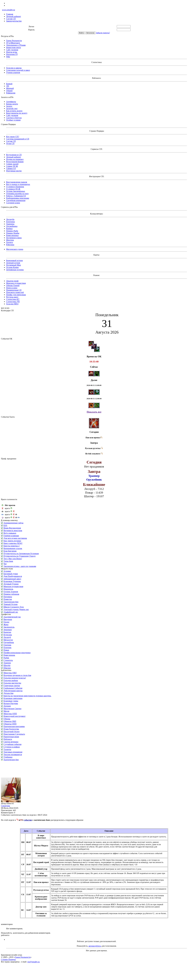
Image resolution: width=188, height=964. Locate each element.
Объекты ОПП (10, 724)
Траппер (7, 663)
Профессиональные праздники (17, 653)
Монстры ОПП (10, 714)
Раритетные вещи (11, 737)
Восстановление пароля (16, 182)
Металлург (8, 640)
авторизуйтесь (95, 946)
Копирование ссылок (13, 548)
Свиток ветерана (11, 742)
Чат (5, 564)
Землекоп (8, 630)
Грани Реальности (14, 40)
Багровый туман (11, 574)
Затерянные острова (15, 270)
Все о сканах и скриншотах (18, 184)
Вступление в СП (14, 155)
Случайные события (12, 744)
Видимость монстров (13, 530)
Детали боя (8, 693)
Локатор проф (12, 281)
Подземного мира (14, 238)
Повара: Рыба (12, 231)
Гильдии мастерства (12, 683)
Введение (8, 619)
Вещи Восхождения (12, 528)
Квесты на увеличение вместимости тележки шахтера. (27, 696)
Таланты (7, 749)
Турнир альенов (13, 72)
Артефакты (11, 101)
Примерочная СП (13, 290)
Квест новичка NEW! (13, 543)
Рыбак (6, 658)
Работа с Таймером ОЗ (16, 196)
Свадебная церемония (15, 200)
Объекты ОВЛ (10, 721)
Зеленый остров (13, 263)
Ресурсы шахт (12, 297)
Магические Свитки (12, 708)
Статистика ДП (13, 301)
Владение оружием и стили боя (17, 675)
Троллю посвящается (13, 754)
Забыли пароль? (103, 33)
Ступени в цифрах (12, 747)
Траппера (10, 224)
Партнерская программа (14, 726)
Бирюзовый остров (14, 260)
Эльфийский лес (11, 612)
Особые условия (13, 120)
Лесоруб (7, 637)
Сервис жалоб (12, 164)
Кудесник (8, 635)
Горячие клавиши (11, 536)
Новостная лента (13, 47)
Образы (7, 719)
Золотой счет (12, 108)
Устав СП (10, 143)
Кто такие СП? (12, 136)
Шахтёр (7, 665)
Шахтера (10, 240)
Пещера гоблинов (11, 594)
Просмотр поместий (15, 292)
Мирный (10, 88)
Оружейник (9, 642)
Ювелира (10, 245)
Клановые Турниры (12, 581)
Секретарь (5, 806)
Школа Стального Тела (14, 607)
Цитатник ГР (12, 54)
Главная (9, 14)
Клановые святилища (13, 698)
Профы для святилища (16, 295)
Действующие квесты (13, 691)
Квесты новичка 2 (11, 546)
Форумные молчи (14, 171)
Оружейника (11, 226)
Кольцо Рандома (11, 703)
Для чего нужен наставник (15, 538)
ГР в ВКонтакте (13, 43)
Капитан (7, 632)
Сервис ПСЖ (12, 166)
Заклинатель (9, 627)
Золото (9, 106)
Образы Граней (12, 285)
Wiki (8, 57)
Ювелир (7, 668)
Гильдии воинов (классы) (15, 678)
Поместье (8, 599)
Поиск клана (11, 288)
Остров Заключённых (15, 191)
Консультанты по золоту (16, 113)
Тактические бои (11, 602)
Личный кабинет (13, 16)
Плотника (10, 222)
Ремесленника (12, 235)
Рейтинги (8, 739)
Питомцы (8, 597)
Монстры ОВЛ (10, 673)
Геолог (6, 622)
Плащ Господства (11, 729)
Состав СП (11, 19)
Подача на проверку (15, 159)
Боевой (9, 84)
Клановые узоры (11, 701)
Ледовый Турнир (11, 584)
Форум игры (11, 52)
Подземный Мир (13, 265)
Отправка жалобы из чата (17, 193)
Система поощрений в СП (17, 139)
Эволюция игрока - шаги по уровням (20, 566)
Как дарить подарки (12, 541)
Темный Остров (11, 604)
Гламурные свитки (12, 685)
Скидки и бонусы (14, 118)
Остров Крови (12, 267)
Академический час (12, 617)
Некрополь (8, 589)
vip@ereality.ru (33, 962)
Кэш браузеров (10, 551)
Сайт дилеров (12, 50)
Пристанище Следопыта (14, 734)
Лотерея (7, 706)
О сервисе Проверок (15, 187)
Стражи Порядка (8, 959)
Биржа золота (12, 104)
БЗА (5, 525)
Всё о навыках (10, 533)
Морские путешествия (16, 283)
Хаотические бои (11, 760)
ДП (7, 86)
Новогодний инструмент (14, 716)
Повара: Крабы (12, 233)
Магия (6, 711)
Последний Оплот (12, 731)
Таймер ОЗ (11, 168)
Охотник (7, 645)
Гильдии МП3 (12, 304)
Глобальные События (13, 688)
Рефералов (10, 93)
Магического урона (14, 249)
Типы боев (8, 561)
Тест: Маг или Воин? (13, 559)
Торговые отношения (13, 752)
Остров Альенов (11, 591)
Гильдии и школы (14, 68)
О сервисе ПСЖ (13, 189)
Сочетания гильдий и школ (18, 70)
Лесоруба (10, 219)
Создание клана (13, 203)
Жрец (6, 624)
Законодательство (14, 21)
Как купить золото (14, 111)
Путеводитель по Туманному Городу (20, 556)
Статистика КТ (12, 299)
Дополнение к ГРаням (16, 45)
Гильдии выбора (11, 680)
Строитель (8, 660)
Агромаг (7, 571)
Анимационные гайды (13, 523)
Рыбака (9, 228)
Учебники (8, 757)
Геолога (9, 242)
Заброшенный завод (12, 579)
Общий (9, 91)
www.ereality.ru (8, 10)
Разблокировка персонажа (17, 198)
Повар (6, 650)
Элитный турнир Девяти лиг (16, 609)
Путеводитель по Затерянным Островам (21, 553)
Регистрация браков (15, 162)
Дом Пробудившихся (13, 576)
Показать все (94, 412)
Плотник (7, 647)
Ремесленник (9, 655)
